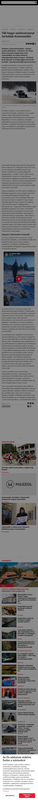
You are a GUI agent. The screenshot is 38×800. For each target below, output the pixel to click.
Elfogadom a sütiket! (27, 795)
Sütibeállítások (10, 795)
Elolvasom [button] (6, 791)
